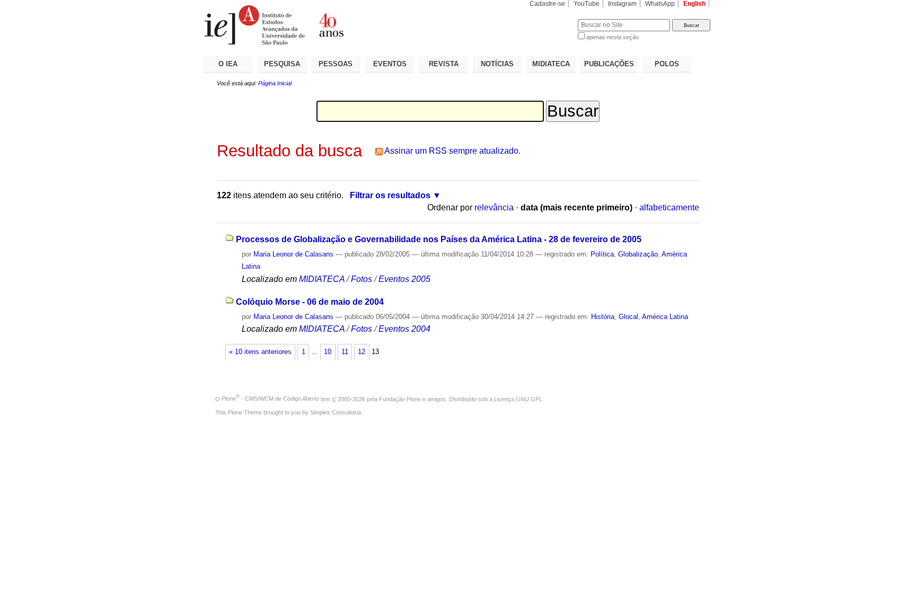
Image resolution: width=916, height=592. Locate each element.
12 (361, 352)
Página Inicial (275, 83)
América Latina (665, 317)
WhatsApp (660, 3)
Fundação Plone (400, 398)
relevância (494, 207)
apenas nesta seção (612, 37)
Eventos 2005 (404, 279)
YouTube (587, 3)
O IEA (227, 64)
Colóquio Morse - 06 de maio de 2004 (310, 301)
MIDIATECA (551, 64)
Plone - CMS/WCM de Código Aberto (270, 398)
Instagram (622, 3)
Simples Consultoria (335, 412)
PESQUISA (282, 64)
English (694, 3)
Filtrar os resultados (390, 195)
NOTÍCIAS (497, 64)
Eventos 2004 (404, 328)
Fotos (361, 279)
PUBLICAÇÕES (609, 64)
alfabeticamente (669, 207)
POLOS (667, 64)
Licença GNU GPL (518, 398)
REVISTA (444, 64)
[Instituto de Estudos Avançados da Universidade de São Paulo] (331, 25)
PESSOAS (336, 64)
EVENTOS (390, 64)
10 (327, 352)
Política (602, 254)
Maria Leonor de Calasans (293, 254)
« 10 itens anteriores (260, 352)
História (602, 317)
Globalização (638, 254)
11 (344, 352)
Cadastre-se (547, 3)
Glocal (628, 317)
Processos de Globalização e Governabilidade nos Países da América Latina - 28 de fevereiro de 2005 (438, 239)
